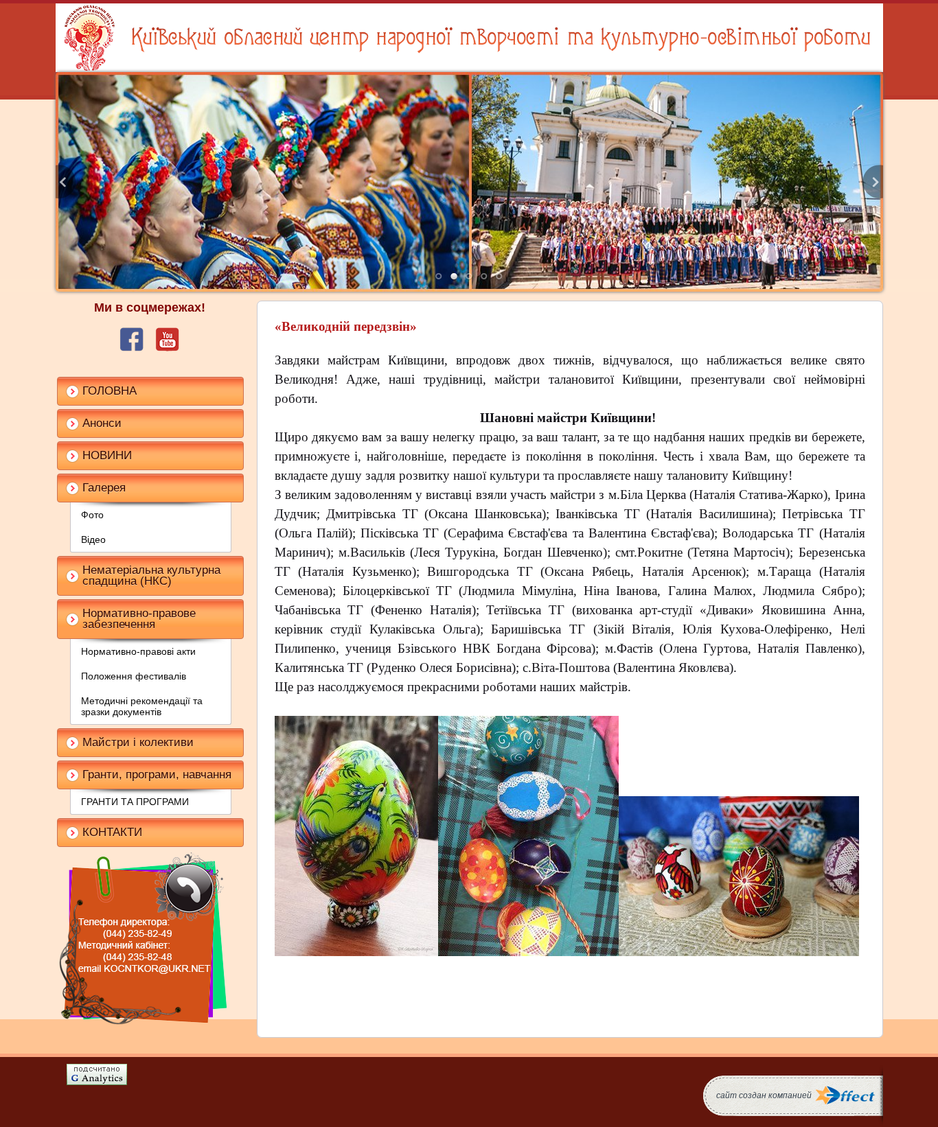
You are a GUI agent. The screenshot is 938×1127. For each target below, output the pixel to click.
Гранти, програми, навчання (156, 774)
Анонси (102, 423)
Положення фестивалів (133, 676)
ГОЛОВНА (109, 390)
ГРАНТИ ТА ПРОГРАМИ (135, 801)
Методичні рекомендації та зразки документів (142, 706)
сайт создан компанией (764, 1095)
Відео (93, 539)
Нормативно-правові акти (138, 651)
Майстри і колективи (138, 742)
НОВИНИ (107, 455)
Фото (92, 514)
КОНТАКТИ (112, 832)
